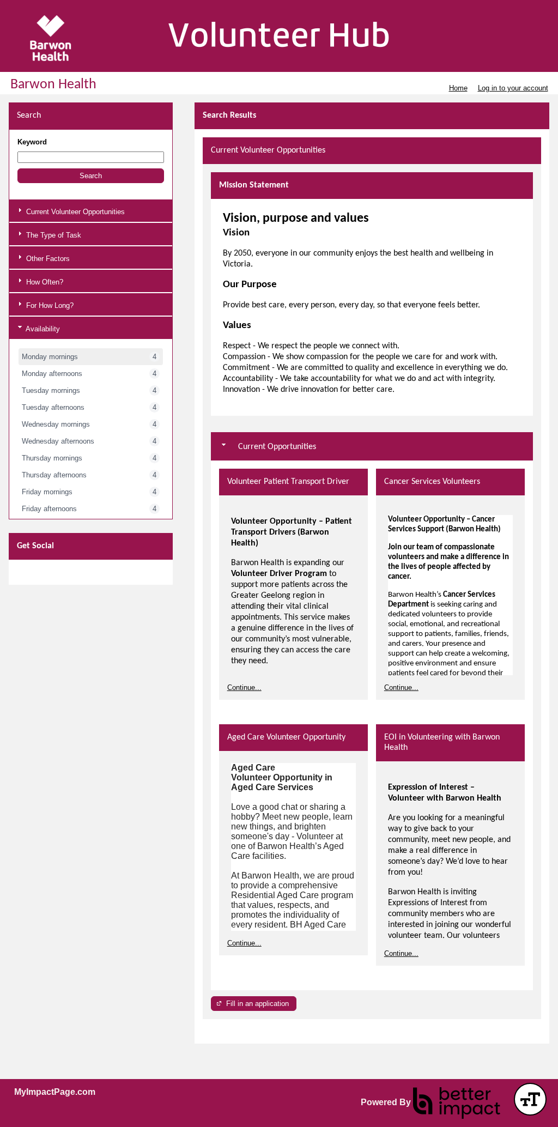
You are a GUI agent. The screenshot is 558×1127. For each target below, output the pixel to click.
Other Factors (47, 259)
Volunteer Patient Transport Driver (288, 481)
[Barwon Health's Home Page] (279, 38)
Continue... (244, 687)
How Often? (43, 282)
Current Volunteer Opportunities (74, 212)
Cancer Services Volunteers (432, 481)
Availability (42, 329)
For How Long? (49, 305)
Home (458, 88)
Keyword (32, 142)
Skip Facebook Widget (49, 571)
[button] (90, 175)
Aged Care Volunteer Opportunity (286, 737)
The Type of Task (52, 235)
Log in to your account (513, 88)
